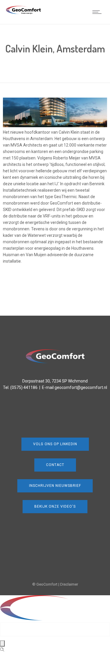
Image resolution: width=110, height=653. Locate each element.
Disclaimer (69, 584)
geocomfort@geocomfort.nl (81, 387)
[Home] (23, 12)
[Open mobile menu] (98, 12)
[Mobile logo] (54, 619)
